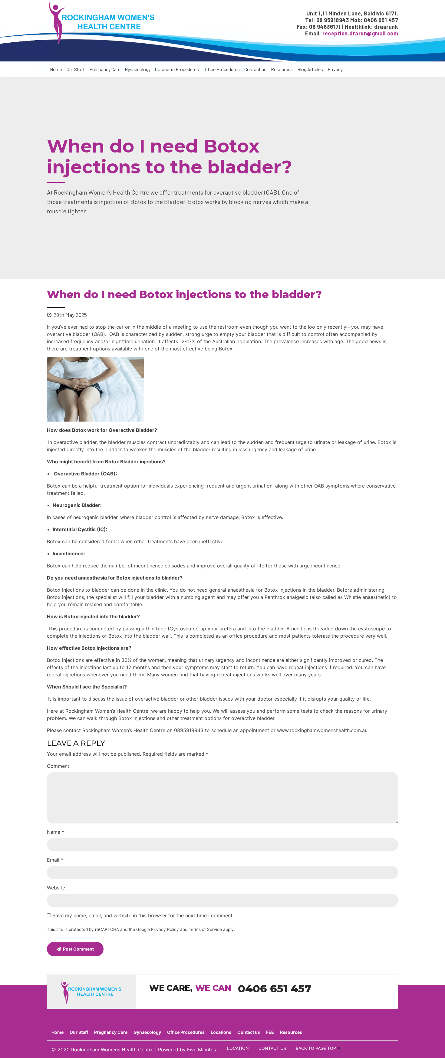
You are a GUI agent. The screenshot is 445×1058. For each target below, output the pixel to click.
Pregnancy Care (104, 69)
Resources (282, 69)
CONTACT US (272, 1048)
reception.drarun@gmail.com (360, 33)
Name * (55, 832)
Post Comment (78, 948)
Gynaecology (137, 69)
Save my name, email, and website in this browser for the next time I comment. (143, 915)
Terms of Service (205, 929)
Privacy (335, 69)
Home (56, 69)
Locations (221, 1032)
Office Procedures (221, 69)
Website (56, 888)
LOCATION (238, 1048)
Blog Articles (310, 69)
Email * (55, 860)
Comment (58, 766)
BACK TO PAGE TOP (316, 1048)
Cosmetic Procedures (177, 69)
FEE (270, 1032)
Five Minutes (201, 1049)
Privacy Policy (165, 929)
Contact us (255, 69)
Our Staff (76, 69)
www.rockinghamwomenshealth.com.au (322, 730)
